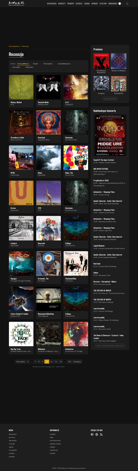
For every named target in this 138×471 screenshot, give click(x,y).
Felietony (103, 3)
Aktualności (51, 3)
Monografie (112, 3)
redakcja (53, 434)
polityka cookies (55, 444)
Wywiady (95, 3)
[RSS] (101, 434)
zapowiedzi (12, 440)
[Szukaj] (127, 3)
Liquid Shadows (99, 245)
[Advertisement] (69, 25)
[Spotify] (96, 434)
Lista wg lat (16, 67)
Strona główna (14, 46)
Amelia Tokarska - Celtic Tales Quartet (107, 200)
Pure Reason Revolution (101, 71)
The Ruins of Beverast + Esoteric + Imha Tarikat (108, 336)
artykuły (12, 453)
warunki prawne (55, 440)
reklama (52, 447)
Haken (95, 272)
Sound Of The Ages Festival (103, 159)
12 (56, 362)
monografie (13, 450)
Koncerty (61, 3)
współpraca (54, 450)
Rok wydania (48, 64)
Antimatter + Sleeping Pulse (104, 191)
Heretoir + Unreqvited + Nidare (104, 281)
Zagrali (87, 3)
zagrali (11, 447)
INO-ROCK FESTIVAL (100, 168)
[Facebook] (92, 434)
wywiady (12, 456)
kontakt (52, 453)
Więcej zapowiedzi (110, 99)
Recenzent (29, 67)
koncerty (12, 437)
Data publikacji (22, 64)
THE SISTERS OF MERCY (102, 290)
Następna (77, 362)
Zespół (35, 64)
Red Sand (96, 263)
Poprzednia (20, 362)
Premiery (70, 3)
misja (51, 437)
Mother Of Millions (119, 71)
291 (69, 362)
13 (61, 362)
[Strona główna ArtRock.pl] (16, 3)
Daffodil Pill (118, 93)
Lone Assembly (98, 308)
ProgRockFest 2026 (101, 180)
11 (51, 362)
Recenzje (79, 3)
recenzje (12, 444)
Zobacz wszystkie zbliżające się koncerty (109, 345)
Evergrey (101, 93)
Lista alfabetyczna (64, 64)
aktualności (12, 434)
